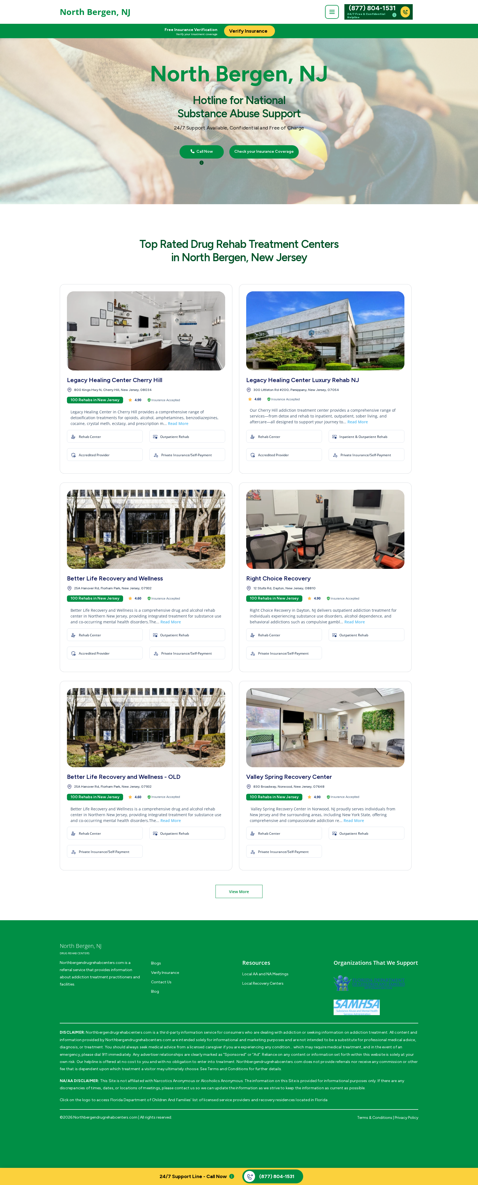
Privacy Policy (406, 1117)
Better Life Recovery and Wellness (115, 578)
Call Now (204, 151)
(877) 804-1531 (372, 8)
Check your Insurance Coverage (264, 151)
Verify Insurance (165, 972)
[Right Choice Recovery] (325, 529)
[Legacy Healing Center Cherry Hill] (146, 330)
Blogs (156, 963)
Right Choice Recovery (278, 578)
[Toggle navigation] (332, 12)
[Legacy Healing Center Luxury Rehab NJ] (325, 330)
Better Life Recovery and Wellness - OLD (123, 777)
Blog (155, 991)
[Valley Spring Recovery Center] (325, 727)
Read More (178, 423)
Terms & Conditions (374, 1117)
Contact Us (161, 982)
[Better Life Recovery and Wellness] (146, 529)
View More (239, 891)
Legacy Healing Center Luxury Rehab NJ (302, 380)
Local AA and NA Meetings (265, 974)
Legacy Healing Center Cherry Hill (114, 380)
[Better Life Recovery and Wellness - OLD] (146, 727)
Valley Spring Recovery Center (289, 777)
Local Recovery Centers (263, 983)
